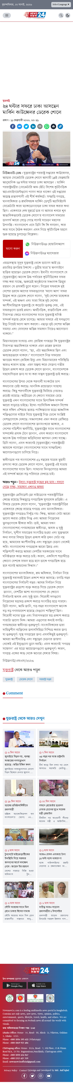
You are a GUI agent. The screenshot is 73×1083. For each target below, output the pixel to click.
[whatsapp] (46, 126)
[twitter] (26, 126)
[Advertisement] (36, 59)
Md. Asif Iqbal (62, 1070)
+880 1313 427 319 (19, 1058)
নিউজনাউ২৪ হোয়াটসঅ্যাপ (48, 244)
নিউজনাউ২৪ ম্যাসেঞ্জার (45, 253)
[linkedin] (33, 126)
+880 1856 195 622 (19, 1039)
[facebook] (12, 126)
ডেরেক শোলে (26, 679)
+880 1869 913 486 (19, 1043)
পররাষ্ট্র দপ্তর (45, 679)
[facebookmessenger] (19, 126)
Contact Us (24, 1070)
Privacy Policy (10, 1070)
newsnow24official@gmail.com (24, 1061)
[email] (40, 126)
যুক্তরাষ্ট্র (6, 101)
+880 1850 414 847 (19, 1055)
